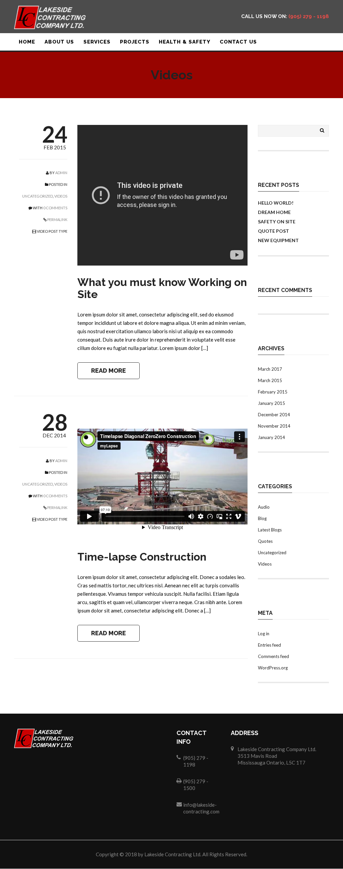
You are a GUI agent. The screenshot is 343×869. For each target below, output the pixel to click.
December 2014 (274, 414)
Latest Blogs (270, 529)
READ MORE (108, 370)
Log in (263, 633)
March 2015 (270, 380)
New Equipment (278, 240)
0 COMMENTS (55, 208)
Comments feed (273, 656)
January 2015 (271, 403)
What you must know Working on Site (162, 288)
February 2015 (272, 391)
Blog (262, 518)
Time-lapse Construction (141, 557)
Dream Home (274, 212)
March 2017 (270, 369)
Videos (60, 196)
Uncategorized (37, 196)
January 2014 (271, 437)
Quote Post (273, 231)
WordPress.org (273, 667)
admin (61, 172)
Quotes (265, 541)
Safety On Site (276, 221)
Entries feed (269, 645)
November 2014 (274, 426)
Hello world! (275, 203)
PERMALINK (57, 219)
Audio (264, 507)
